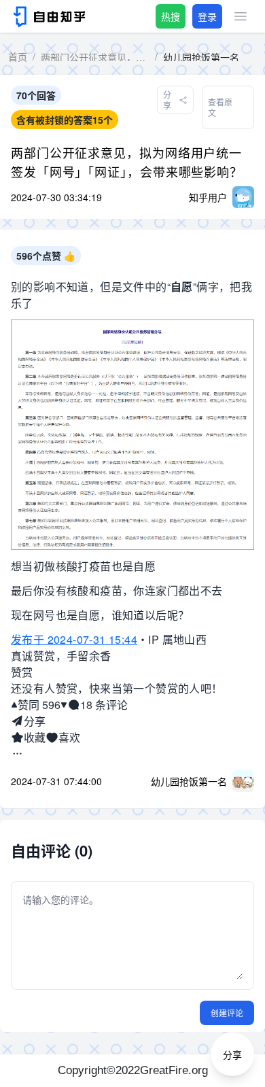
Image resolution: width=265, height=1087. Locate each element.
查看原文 (220, 107)
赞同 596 (39, 704)
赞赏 (22, 672)
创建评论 (227, 1012)
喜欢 (69, 737)
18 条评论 (104, 704)
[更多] (17, 754)
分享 (35, 721)
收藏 (35, 737)
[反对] (63, 705)
